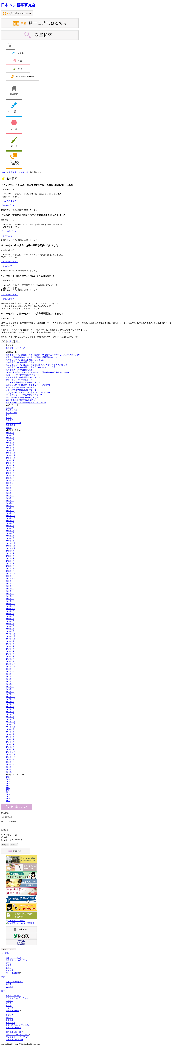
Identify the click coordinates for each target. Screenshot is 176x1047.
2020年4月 (10, 624)
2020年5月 (10, 621)
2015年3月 (10, 772)
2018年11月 (10, 666)
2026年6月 (10, 438)
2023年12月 (10, 513)
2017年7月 (10, 704)
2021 (8, 788)
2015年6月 (10, 767)
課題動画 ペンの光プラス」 (17, 960)
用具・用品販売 (12, 973)
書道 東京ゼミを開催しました (19, 380)
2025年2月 (10, 478)
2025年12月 (10, 453)
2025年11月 (10, 455)
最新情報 (9, 1020)
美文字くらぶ (11, 420)
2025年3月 (10, 475)
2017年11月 (10, 697)
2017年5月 (10, 709)
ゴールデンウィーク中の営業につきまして (24, 395)
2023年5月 (10, 531)
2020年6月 (10, 619)
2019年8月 (10, 644)
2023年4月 (10, 533)
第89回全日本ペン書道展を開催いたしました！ (26, 360)
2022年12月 (10, 543)
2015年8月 (10, 762)
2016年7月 (10, 734)
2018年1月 (10, 692)
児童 (3, 977)
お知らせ (9, 408)
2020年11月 (10, 606)
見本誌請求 (10, 1023)
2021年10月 (10, 578)
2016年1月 (10, 749)
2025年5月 (10, 470)
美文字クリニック (13, 423)
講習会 (8, 428)
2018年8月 (10, 674)
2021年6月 (10, 589)
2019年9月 (10, 641)
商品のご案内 (11, 413)
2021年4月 (10, 594)
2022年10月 (10, 548)
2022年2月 (10, 568)
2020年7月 (10, 616)
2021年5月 (10, 591)
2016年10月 (10, 727)
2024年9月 (10, 491)
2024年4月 (10, 503)
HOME (4, 172)
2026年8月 (10, 433)
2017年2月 (10, 717)
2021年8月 (10, 584)
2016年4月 (10, 742)
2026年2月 (10, 448)
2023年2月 (10, 538)
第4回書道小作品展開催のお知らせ (20, 400)
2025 (8, 779)
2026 (8, 777)
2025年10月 (10, 458)
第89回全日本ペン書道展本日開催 (20, 362)
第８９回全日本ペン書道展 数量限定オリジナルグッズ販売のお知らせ (36, 365)
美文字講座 (10, 425)
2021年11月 (10, 576)
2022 (8, 786)
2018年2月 (10, 689)
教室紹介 (9, 1015)
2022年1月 (10, 571)
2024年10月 (10, 488)
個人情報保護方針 (13, 1032)
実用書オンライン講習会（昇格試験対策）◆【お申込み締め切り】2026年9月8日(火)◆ (43, 355)
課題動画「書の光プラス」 (17, 998)
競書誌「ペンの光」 (14, 958)
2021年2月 (10, 599)
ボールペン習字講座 (14, 1040)
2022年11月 (10, 546)
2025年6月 (10, 468)
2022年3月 (10, 566)
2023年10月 (10, 518)
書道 (3, 991)
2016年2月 (10, 747)
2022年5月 (10, 561)
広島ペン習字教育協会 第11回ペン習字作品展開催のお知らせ (32, 357)
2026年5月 (10, 440)
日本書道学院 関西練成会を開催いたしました (26, 403)
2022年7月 (10, 556)
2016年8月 (10, 732)
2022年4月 (10, 563)
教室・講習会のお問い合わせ (18, 1025)
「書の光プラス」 (8, 205)
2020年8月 (10, 614)
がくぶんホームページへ (16, 1037)
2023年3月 (10, 536)
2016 (8, 798)
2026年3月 (10, 445)
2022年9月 (10, 551)
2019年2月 (10, 659)
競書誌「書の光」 (13, 996)
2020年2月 (10, 629)
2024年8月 (10, 493)
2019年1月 (10, 661)
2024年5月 (10, 501)
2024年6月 (10, 498)
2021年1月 (10, 601)
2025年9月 (10, 460)
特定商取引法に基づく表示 (17, 1035)
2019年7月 (10, 646)
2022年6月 (10, 558)
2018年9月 (10, 671)
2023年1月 (10, 541)
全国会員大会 (11, 410)
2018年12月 (10, 664)
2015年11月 (10, 754)
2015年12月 (10, 752)
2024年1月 (10, 511)
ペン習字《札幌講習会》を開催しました (23, 382)
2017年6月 (10, 707)
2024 (8, 781)
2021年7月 (10, 586)
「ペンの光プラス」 (9, 201)
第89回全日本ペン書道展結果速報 (20, 387)
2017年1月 (10, 719)
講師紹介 (9, 963)
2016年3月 (10, 744)
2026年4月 (10, 443)
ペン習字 (5, 953)
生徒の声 (9, 970)
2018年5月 (10, 682)
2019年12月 (10, 634)
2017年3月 (10, 714)
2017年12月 (10, 694)
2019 (8, 792)
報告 (8, 415)
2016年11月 (10, 724)
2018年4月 (10, 684)
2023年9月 (10, 521)
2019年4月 (10, 654)
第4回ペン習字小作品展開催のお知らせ (22, 375)
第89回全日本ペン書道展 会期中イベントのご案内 (28, 385)
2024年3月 (10, 506)
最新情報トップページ (18, 172)
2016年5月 (10, 739)
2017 (8, 796)
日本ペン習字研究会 (18, 5)
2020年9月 (10, 611)
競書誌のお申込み (13, 1028)
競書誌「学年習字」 (14, 982)
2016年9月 (10, 729)
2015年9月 (10, 759)
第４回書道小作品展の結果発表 (19, 370)
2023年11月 (10, 516)
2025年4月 (10, 473)
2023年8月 (10, 523)
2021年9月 (10, 581)
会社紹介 (9, 1018)
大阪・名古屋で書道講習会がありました (23, 377)
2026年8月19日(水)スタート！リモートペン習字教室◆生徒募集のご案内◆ (37, 372)
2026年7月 (10, 435)
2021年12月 (10, 573)
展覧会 (8, 418)
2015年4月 (10, 769)
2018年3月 (10, 687)
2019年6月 (10, 649)
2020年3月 (10, 626)
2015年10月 (10, 757)
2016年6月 (10, 737)
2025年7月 (10, 465)
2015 (8, 801)
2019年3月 (10, 656)
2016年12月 (10, 722)
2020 (8, 790)
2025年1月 (10, 480)
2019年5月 (10, 651)
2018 (8, 794)
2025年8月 (10, 463)
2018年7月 (10, 676)
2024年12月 (10, 483)
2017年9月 (10, 702)
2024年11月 (10, 485)
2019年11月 (10, 636)
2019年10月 (10, 639)
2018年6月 (10, 679)
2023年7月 (10, 526)
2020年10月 (10, 609)
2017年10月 (10, 699)
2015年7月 (10, 764)
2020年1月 (10, 631)
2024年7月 (10, 496)
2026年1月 (10, 450)
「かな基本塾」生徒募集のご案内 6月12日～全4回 (28, 392)
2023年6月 (10, 528)
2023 (8, 783)
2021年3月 (10, 596)
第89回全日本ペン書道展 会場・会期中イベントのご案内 (31, 367)
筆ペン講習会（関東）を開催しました (22, 398)
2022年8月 (10, 553)
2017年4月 (10, 712)
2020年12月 (10, 604)
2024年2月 (10, 508)
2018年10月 (10, 669)
